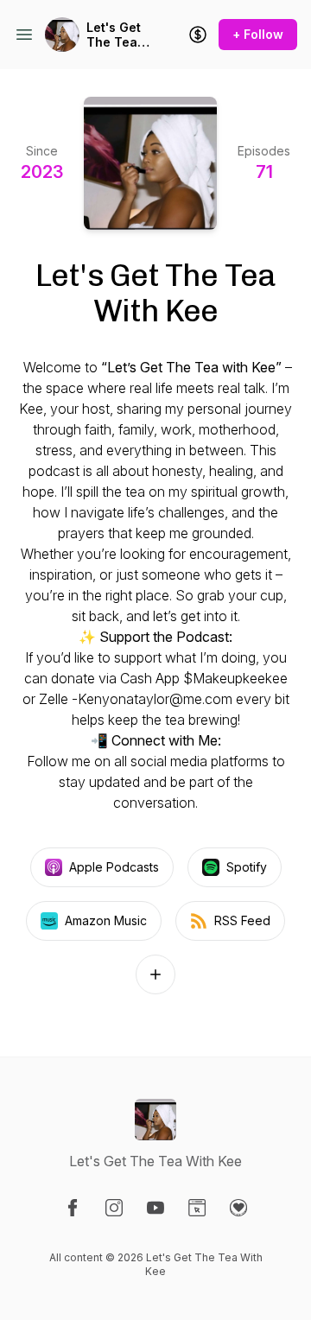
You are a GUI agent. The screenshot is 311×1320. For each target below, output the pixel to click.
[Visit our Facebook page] (72, 1207)
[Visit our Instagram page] (114, 1207)
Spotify (246, 867)
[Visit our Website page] (197, 1207)
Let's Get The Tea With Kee (113, 35)
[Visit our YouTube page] (155, 1207)
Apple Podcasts (114, 867)
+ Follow (257, 34)
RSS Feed (242, 920)
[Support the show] (197, 34)
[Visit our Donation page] (238, 1207)
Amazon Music (106, 920)
